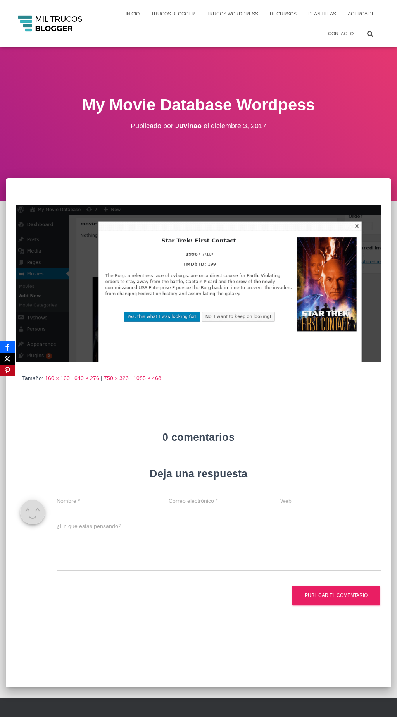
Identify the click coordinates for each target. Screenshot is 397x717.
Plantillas (322, 14)
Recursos (283, 14)
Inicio (133, 14)
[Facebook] (7, 347)
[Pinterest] (7, 370)
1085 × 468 (147, 378)
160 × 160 (57, 378)
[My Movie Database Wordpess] (198, 283)
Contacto (341, 33)
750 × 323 (116, 378)
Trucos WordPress (232, 14)
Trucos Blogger (173, 14)
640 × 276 (86, 378)
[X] (7, 359)
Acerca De (361, 14)
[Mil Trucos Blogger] (50, 23)
